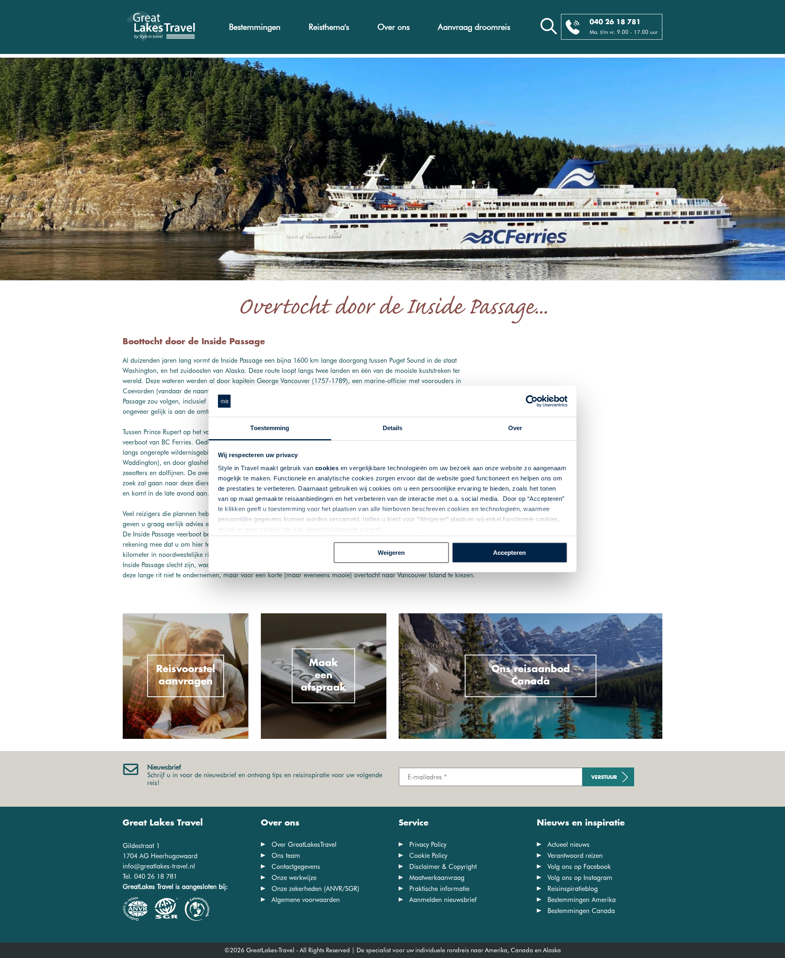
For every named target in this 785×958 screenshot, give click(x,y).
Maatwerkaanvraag (436, 878)
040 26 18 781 (615, 22)
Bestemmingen (254, 27)
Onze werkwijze (293, 878)
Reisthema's (329, 27)
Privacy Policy (427, 844)
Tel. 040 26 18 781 (150, 876)
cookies (327, 467)
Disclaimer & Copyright (443, 867)
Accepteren (509, 552)
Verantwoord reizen (575, 855)
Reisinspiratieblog (572, 889)
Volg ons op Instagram (579, 878)
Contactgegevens (295, 867)
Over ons (393, 27)
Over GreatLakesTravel (303, 844)
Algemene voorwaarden (305, 900)
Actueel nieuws (568, 844)
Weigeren (391, 552)
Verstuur (604, 777)
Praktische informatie (439, 889)
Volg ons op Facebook (579, 867)
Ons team (285, 855)
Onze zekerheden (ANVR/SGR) (315, 889)
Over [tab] (515, 427)
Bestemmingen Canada (581, 911)
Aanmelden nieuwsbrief (443, 900)
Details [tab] (393, 427)
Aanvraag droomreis (474, 27)
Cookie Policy (428, 855)
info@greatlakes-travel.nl (159, 866)
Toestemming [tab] (269, 427)
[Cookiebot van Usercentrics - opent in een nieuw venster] (531, 401)
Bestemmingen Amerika (581, 900)
